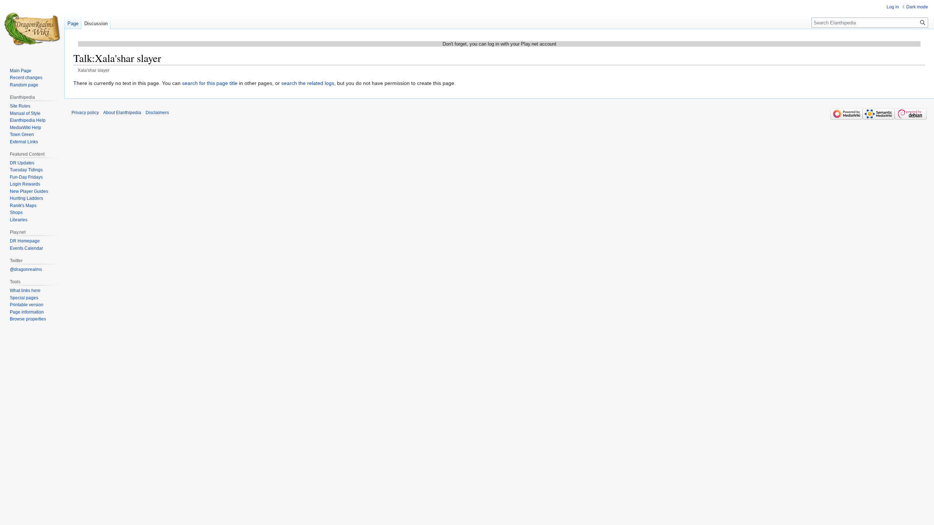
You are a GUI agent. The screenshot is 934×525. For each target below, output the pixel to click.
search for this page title (210, 83)
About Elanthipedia (122, 112)
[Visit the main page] (32, 29)
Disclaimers (157, 112)
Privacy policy (85, 112)
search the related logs (307, 83)
